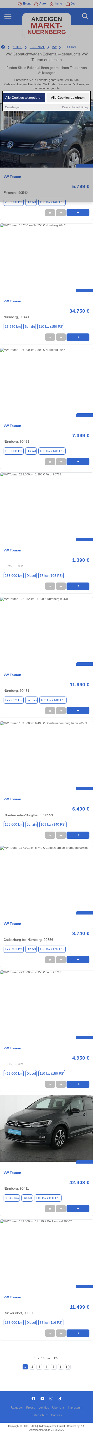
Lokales (44, 1407)
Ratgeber (17, 1407)
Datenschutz (39, 1415)
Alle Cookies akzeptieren (23, 97)
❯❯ (67, 1366)
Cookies (56, 1415)
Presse (30, 1407)
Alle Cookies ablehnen (68, 97)
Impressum (75, 1407)
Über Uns (58, 1407)
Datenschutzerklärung (75, 107)
